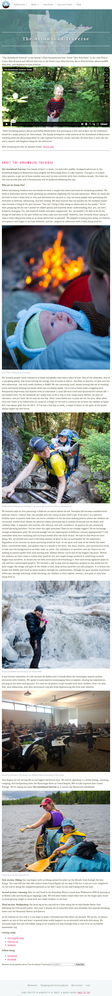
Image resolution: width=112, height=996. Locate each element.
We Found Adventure (6, 4)
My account (76, 985)
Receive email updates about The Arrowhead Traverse (25, 964)
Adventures (20, 4)
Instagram (12, 956)
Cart (88, 985)
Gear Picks (48, 4)
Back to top (84, 993)
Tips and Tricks (64, 4)
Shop (78, 4)
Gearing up (12, 941)
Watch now (48, 147)
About (34, 4)
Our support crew (15, 938)
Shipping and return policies (54, 985)
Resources (32, 985)
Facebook (11, 959)
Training (11, 945)
